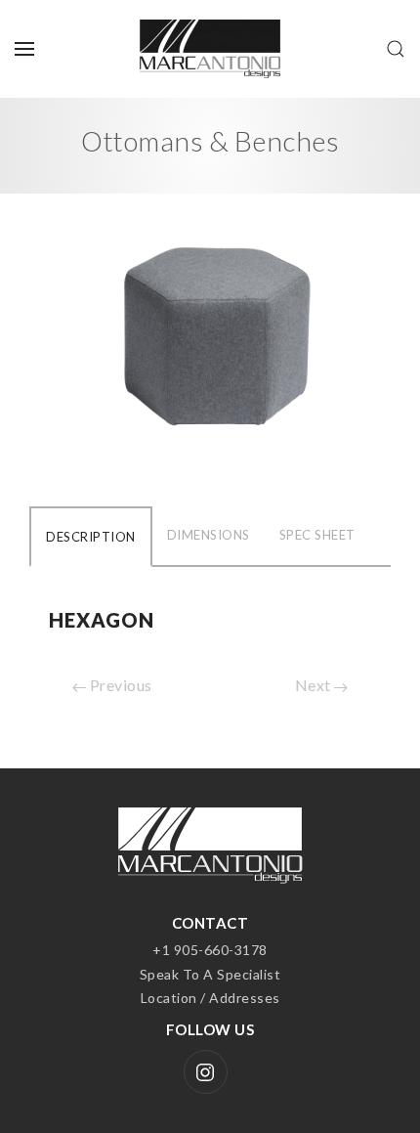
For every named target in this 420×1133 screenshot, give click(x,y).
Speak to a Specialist (210, 974)
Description (91, 537)
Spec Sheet (317, 535)
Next (315, 684)
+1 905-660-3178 (210, 949)
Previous (119, 684)
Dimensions (208, 535)
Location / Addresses (210, 997)
